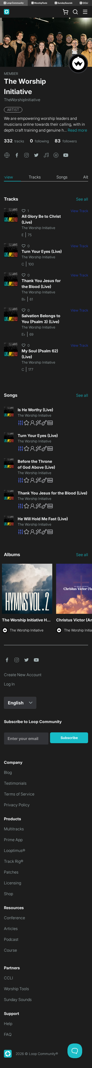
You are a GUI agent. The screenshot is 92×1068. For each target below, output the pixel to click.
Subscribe (69, 738)
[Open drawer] (85, 12)
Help (8, 1023)
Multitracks (14, 828)
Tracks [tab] (35, 177)
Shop (8, 893)
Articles (11, 928)
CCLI (8, 977)
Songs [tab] (61, 177)
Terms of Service (19, 794)
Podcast (11, 939)
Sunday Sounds (18, 999)
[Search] (75, 12)
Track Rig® (13, 861)
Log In (9, 684)
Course (10, 950)
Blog (8, 772)
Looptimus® (14, 850)
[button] (7, 154)
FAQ (8, 1034)
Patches (11, 872)
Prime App (13, 839)
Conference (14, 917)
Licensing (12, 882)
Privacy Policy (17, 804)
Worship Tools (16, 988)
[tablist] (46, 177)
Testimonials (15, 783)
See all (82, 199)
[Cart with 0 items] (65, 12)
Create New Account (22, 674)
